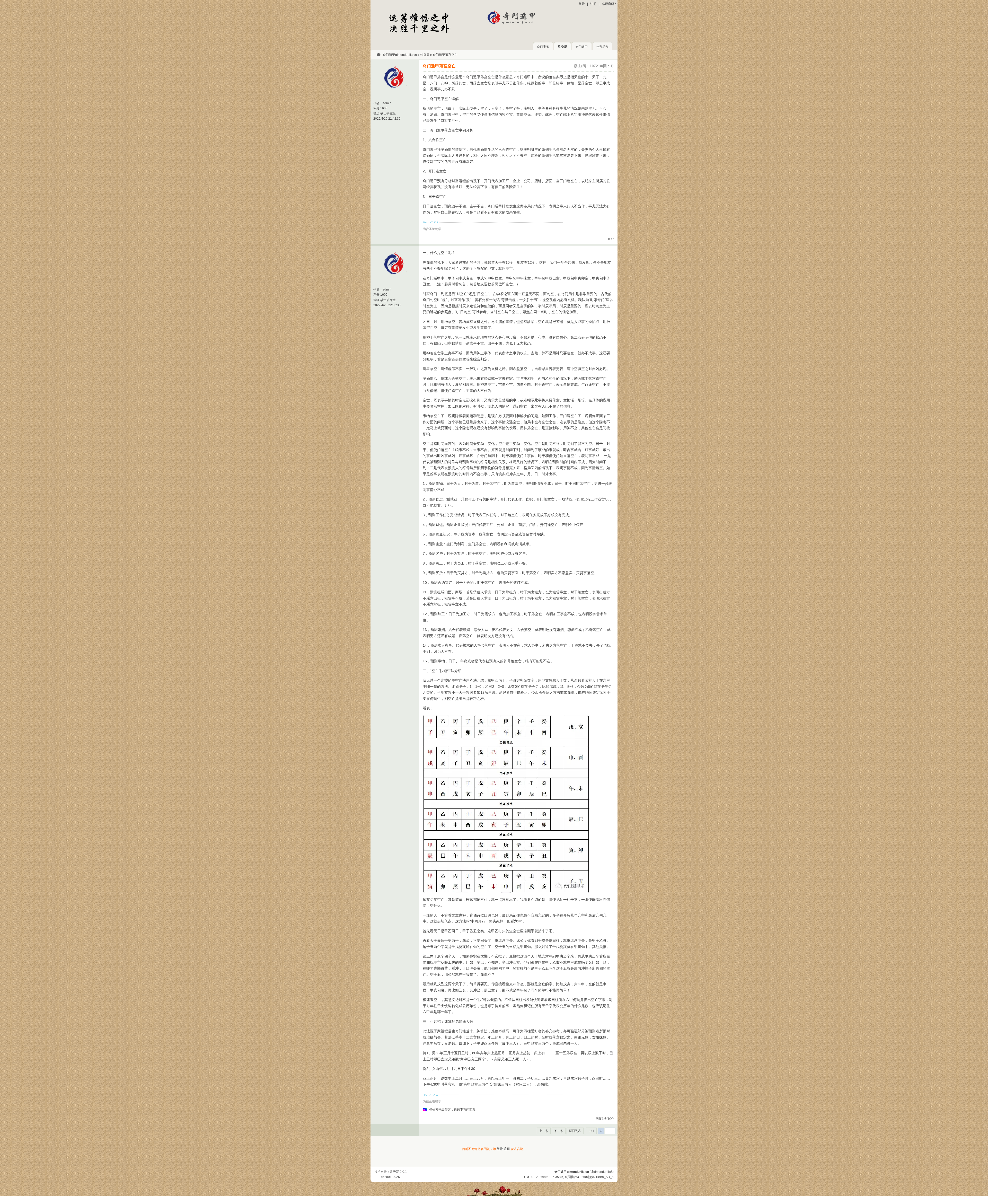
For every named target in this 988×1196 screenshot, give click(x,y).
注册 (593, 4)
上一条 (543, 1131)
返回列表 (575, 1131)
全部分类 (602, 47)
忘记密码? (609, 4)
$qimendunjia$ (602, 1172)
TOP (610, 239)
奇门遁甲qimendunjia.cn (400, 55)
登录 (582, 4)
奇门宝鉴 (543, 47)
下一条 (558, 1131)
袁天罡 (394, 1172)
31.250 (582, 1177)
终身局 (562, 47)
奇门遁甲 (582, 47)
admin (387, 103)
